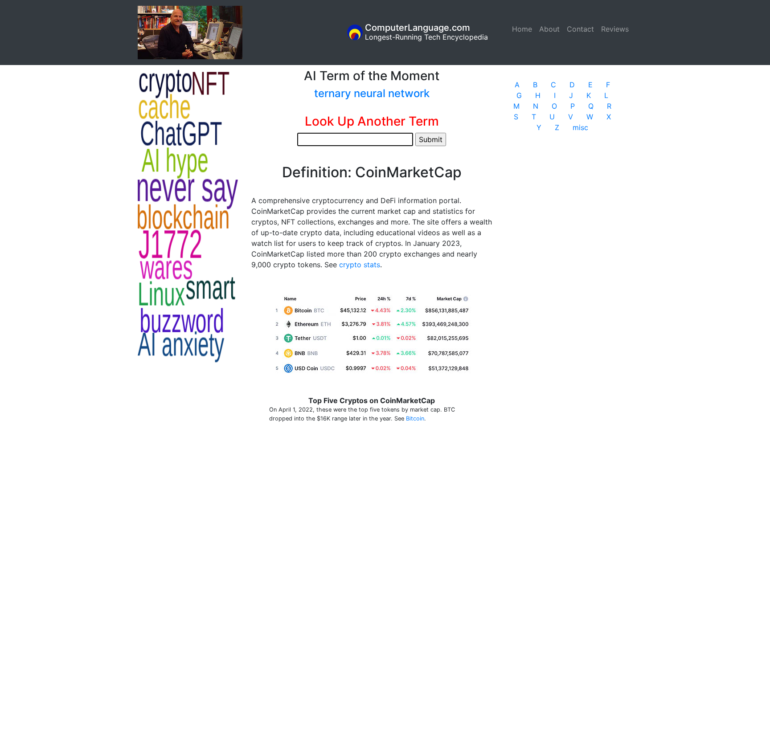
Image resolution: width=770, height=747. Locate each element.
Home (524, 28)
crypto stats (359, 264)
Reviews (615, 28)
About (549, 28)
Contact (580, 28)
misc (580, 127)
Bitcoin (415, 418)
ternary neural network (372, 93)
